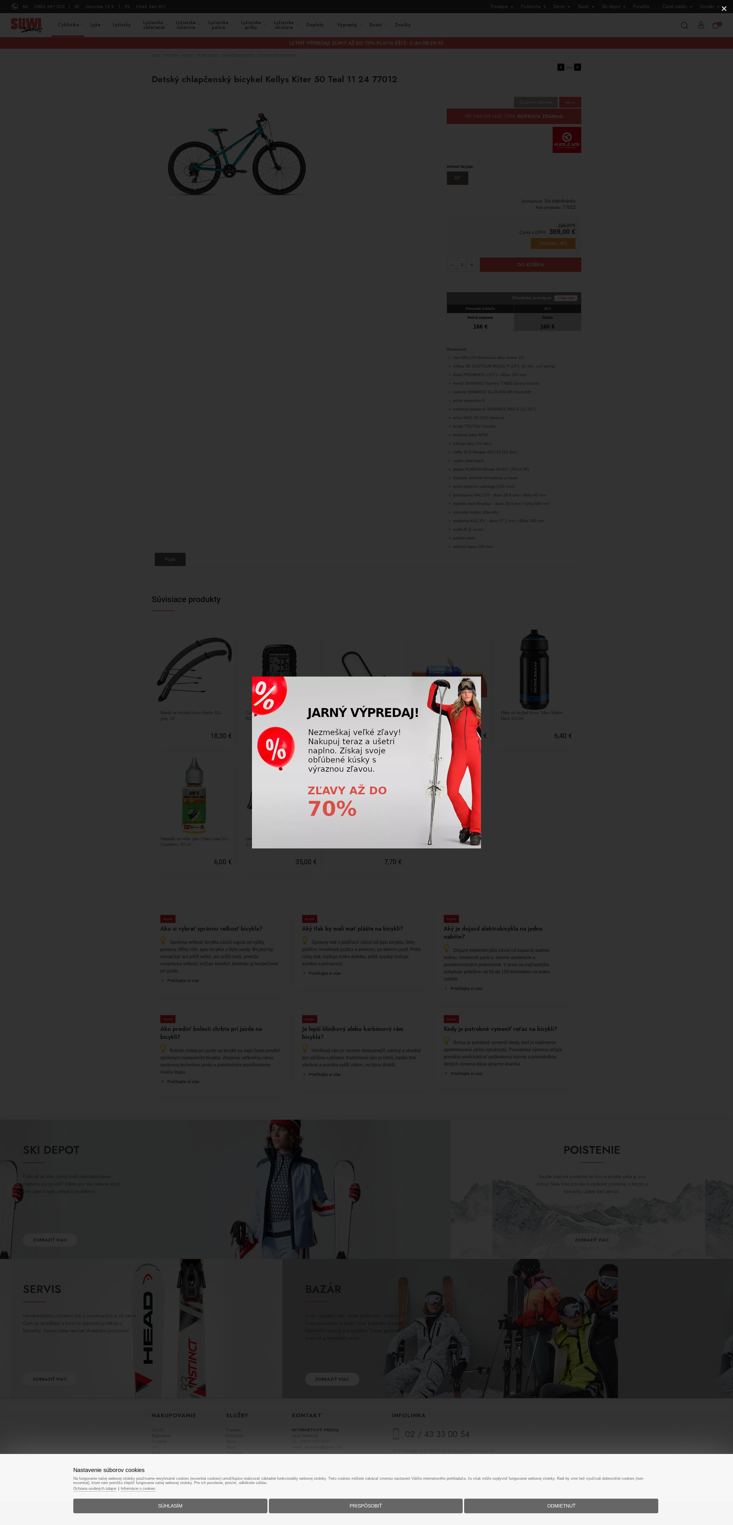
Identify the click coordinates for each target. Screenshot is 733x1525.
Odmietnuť (561, 1506)
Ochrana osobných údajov (95, 1488)
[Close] (724, 8)
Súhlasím (170, 1506)
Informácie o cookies (138, 1488)
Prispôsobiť (366, 1506)
